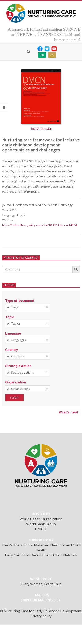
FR (42, 55)
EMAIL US (41, 595)
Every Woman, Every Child (41, 584)
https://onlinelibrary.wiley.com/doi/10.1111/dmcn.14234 (39, 225)
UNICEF (41, 529)
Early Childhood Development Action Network (41, 555)
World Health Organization (41, 519)
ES (52, 55)
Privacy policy (41, 616)
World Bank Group (41, 524)
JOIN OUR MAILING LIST (41, 600)
